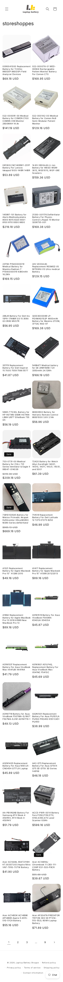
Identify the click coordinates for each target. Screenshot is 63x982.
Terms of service (32, 967)
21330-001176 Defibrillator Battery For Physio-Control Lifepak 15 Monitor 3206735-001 (46, 218)
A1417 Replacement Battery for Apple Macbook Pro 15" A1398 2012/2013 (46, 571)
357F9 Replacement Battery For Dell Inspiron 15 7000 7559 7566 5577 (15, 368)
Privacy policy (14, 967)
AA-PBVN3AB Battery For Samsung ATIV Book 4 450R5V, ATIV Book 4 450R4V (16, 816)
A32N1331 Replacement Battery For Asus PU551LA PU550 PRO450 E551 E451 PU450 (45, 718)
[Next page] (54, 942)
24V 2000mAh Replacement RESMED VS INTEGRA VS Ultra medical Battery (46, 268)
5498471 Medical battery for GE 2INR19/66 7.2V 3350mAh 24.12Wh (45, 368)
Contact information (33, 973)
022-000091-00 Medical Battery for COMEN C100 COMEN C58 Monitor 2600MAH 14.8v (16, 120)
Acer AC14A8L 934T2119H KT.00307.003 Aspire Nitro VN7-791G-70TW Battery (17, 864)
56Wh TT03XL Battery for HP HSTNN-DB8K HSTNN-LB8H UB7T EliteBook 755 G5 (16, 416)
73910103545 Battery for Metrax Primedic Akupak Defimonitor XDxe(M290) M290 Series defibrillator (16, 519)
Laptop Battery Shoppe (27, 962)
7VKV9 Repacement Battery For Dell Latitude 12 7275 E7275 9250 (45, 517)
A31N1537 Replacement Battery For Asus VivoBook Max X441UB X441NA (16, 667)
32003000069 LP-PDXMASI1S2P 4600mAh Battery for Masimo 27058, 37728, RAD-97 (46, 320)
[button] (6, 9)
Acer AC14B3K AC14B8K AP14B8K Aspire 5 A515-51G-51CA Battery (15, 918)
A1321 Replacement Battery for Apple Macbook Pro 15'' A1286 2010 (17, 571)
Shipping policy (51, 967)
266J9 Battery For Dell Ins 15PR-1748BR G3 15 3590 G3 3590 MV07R (16, 318)
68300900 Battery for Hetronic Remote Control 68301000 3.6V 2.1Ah (45, 414)
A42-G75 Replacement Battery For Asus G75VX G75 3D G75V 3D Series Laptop (44, 767)
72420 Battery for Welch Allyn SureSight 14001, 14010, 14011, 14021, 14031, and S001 (46, 465)
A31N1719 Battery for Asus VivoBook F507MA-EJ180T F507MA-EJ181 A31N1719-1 (16, 716)
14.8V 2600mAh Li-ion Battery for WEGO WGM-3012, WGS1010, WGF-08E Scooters (46, 169)
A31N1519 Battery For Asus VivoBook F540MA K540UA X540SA (46, 617)
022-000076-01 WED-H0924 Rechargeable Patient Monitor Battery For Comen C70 (44, 70)
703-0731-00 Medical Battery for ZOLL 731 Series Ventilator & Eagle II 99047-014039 (16, 465)
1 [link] (8, 942)
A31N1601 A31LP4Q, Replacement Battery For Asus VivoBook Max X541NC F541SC (45, 668)
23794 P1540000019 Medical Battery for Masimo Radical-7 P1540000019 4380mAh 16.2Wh (15, 269)
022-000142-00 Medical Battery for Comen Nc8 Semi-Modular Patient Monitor (45, 120)
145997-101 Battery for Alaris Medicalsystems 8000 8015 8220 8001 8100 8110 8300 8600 (14, 218)
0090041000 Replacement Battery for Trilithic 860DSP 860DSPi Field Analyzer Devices (17, 70)
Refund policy (49, 962)
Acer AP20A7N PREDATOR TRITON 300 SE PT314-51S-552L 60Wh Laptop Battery (46, 919)
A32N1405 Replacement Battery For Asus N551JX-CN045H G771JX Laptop (16, 766)
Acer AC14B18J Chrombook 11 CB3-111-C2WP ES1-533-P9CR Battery (44, 866)
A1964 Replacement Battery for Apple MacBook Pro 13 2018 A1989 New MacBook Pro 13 (17, 619)
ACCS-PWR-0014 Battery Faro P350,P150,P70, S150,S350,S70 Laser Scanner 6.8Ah (45, 816)
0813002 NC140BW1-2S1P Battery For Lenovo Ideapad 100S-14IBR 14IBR (16, 168)
